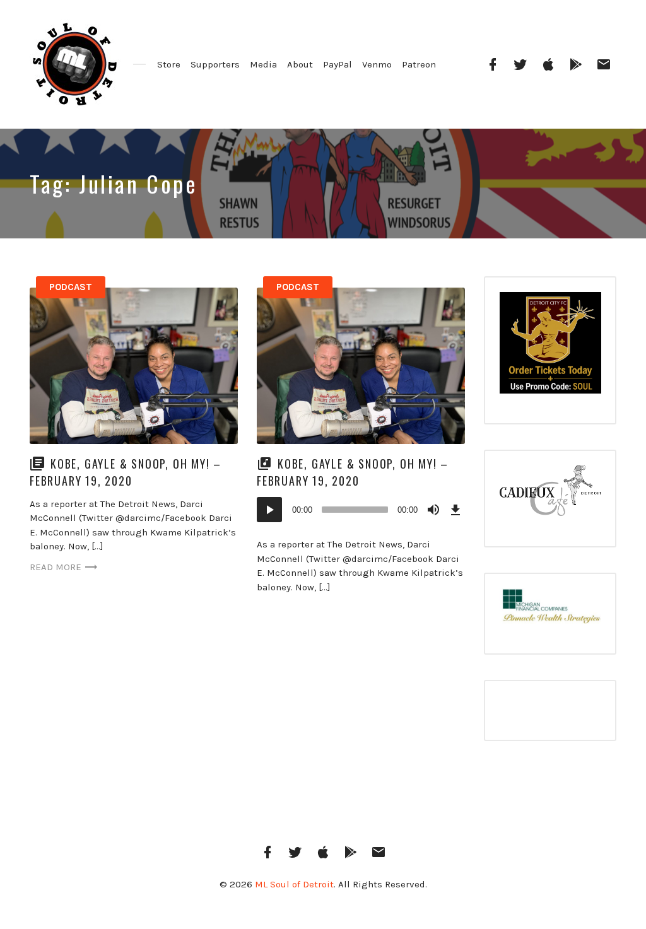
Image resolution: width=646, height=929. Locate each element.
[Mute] (433, 509)
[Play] (269, 509)
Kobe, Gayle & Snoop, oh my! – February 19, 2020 (125, 472)
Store (168, 64)
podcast (70, 287)
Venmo (377, 64)
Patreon (419, 64)
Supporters (215, 64)
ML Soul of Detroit (294, 884)
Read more (55, 567)
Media (263, 64)
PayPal (337, 64)
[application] (361, 509)
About (300, 64)
